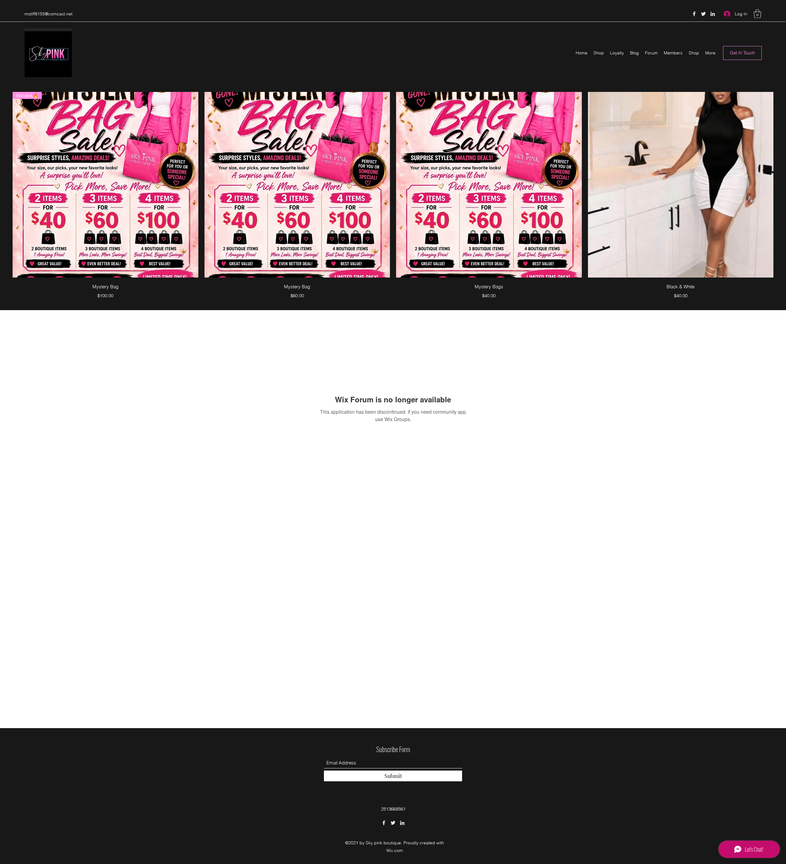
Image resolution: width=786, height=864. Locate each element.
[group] (393, 197)
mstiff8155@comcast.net (48, 14)
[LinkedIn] (713, 14)
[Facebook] (694, 14)
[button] (757, 13)
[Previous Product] (3, 184)
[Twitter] (703, 14)
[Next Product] (782, 184)
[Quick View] (297, 185)
